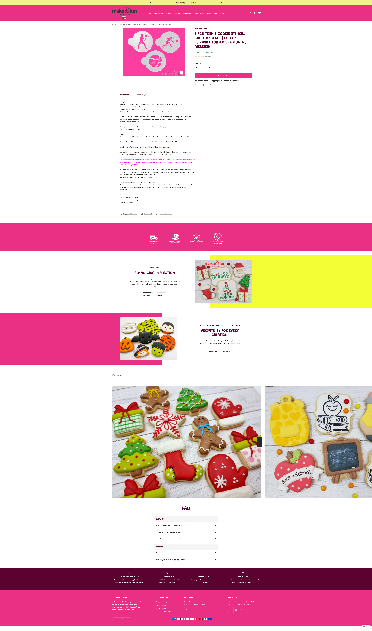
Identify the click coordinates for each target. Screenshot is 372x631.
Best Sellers (158, 13)
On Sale (168, 13)
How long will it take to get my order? (170, 560)
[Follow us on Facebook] (230, 610)
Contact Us (148, 214)
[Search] (250, 13)
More (222, 13)
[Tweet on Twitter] (207, 85)
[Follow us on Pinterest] (241, 610)
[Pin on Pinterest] (203, 85)
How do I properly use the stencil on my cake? (173, 539)
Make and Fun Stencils (204, 29)
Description (125, 95)
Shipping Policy (161, 602)
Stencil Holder (212, 13)
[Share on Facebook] (201, 85)
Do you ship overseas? (164, 553)
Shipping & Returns (130, 214)
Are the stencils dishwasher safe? (169, 532)
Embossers (187, 13)
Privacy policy (161, 608)
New (149, 13)
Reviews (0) (141, 95)
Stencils (177, 13)
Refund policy (161, 605)
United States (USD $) (120, 619)
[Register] (213, 610)
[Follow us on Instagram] (236, 610)
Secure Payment (166, 214)
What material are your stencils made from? (173, 525)
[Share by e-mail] (210, 85)
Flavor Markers (199, 13)
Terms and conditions (164, 611)
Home (114, 24)
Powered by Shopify (158, 619)
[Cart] (259, 13)
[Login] (254, 13)
